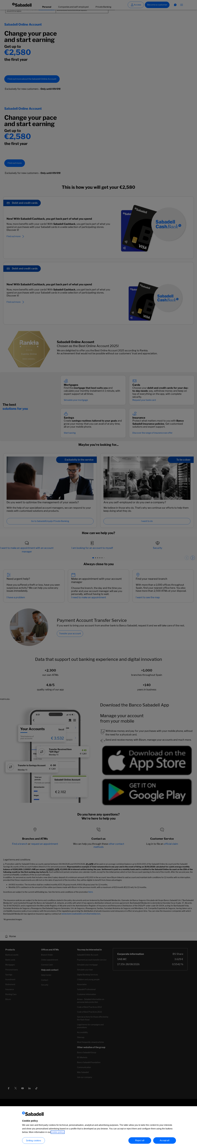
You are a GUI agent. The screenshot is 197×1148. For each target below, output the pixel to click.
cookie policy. (57, 1132)
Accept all (164, 1140)
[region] (98, 1127)
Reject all (139, 1140)
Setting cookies (33, 1140)
